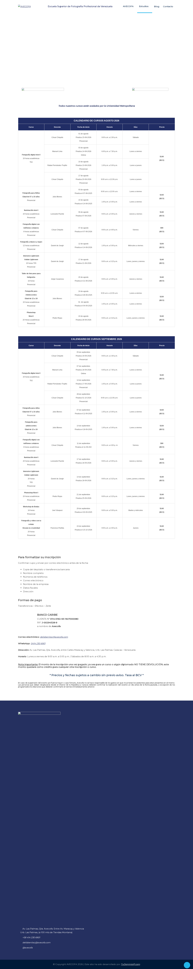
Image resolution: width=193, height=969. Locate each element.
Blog (156, 6)
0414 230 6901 (38, 643)
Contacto (168, 6)
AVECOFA (128, 6)
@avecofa (27, 947)
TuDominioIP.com (130, 964)
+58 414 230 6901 (31, 937)
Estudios (143, 6)
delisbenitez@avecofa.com (54, 637)
